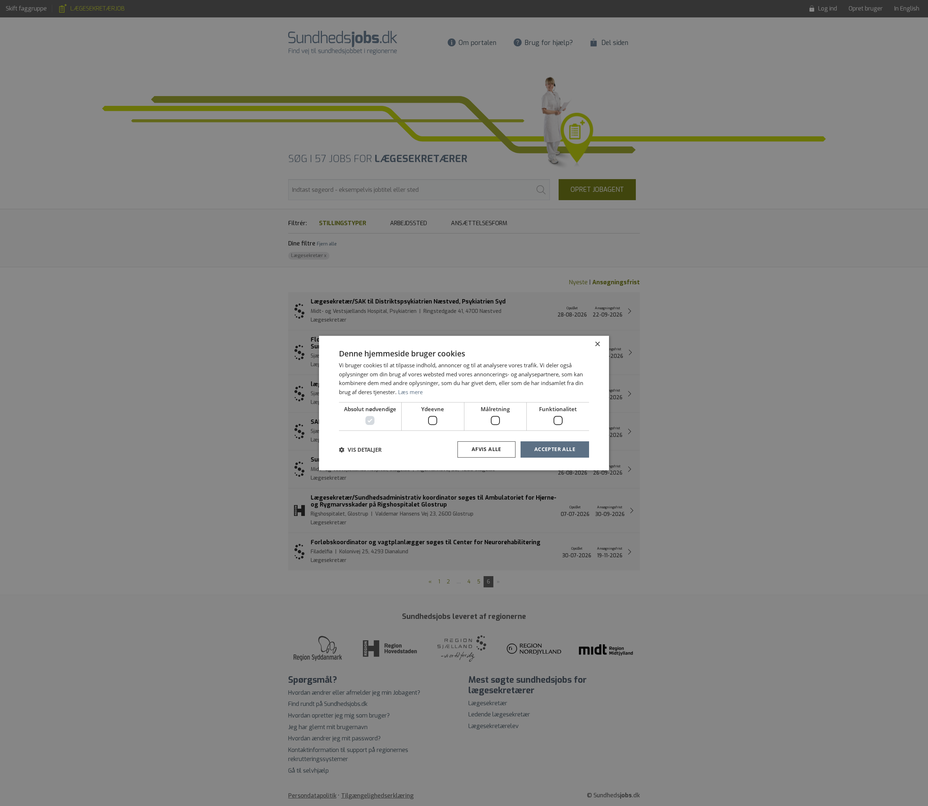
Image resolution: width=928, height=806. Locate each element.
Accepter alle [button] (554, 449)
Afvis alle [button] (486, 449)
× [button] (597, 344)
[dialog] (464, 403)
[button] (360, 450)
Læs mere (410, 392)
